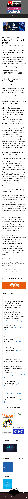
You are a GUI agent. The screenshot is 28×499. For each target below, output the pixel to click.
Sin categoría (7, 258)
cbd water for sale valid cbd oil (16, 171)
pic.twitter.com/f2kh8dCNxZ (13, 393)
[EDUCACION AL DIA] (14, 26)
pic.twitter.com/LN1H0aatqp (13, 321)
